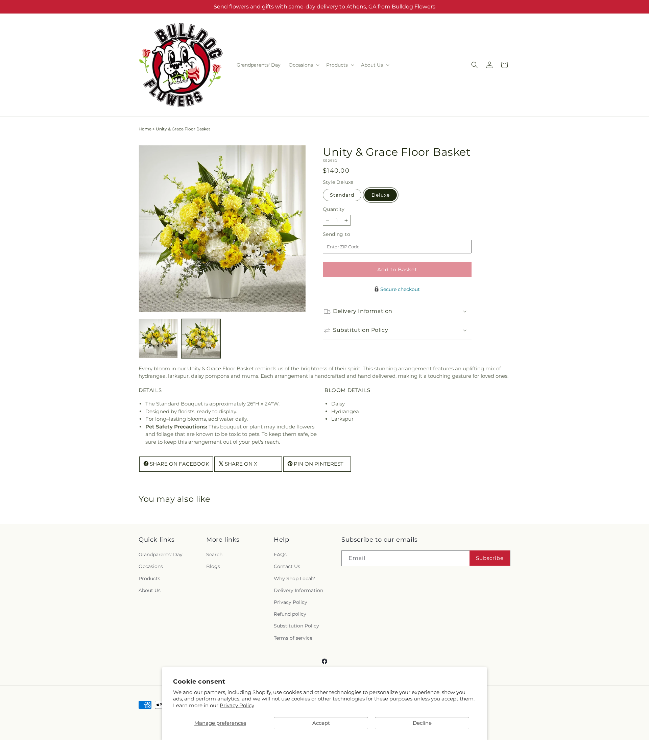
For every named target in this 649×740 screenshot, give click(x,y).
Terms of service (293, 638)
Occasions (151, 567)
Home (145, 128)
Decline (422, 723)
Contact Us (287, 567)
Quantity (333, 209)
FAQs (280, 555)
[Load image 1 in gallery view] (158, 338)
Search (214, 555)
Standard (342, 195)
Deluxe (380, 195)
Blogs (213, 567)
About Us (150, 590)
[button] (303, 65)
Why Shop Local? (294, 578)
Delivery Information (298, 590)
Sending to (346, 234)
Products (149, 578)
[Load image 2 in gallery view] (200, 338)
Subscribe (490, 558)
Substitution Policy (296, 626)
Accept (321, 723)
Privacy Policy (237, 705)
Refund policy (290, 614)
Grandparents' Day (161, 555)
